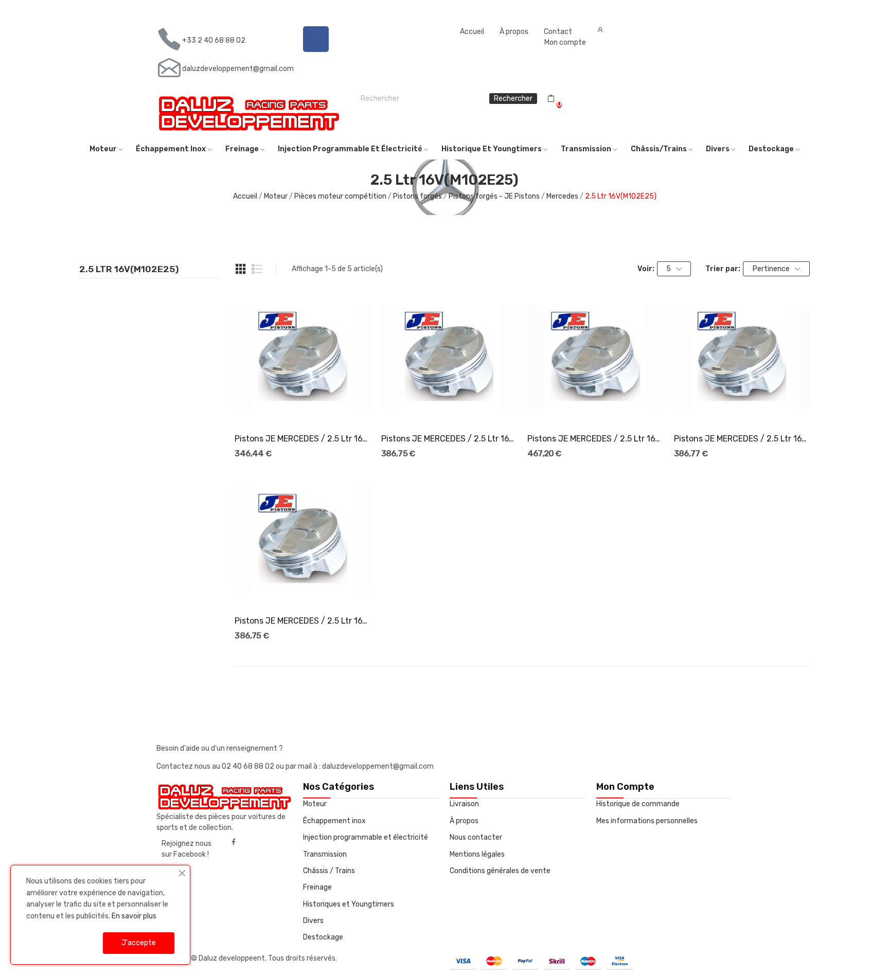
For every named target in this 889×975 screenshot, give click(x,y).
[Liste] (257, 269)
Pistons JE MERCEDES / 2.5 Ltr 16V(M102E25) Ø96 (302, 439)
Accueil (472, 31)
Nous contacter (476, 837)
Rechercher (513, 98)
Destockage (323, 937)
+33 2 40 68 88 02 (213, 40)
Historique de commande (638, 804)
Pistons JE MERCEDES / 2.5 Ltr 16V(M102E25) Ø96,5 (302, 621)
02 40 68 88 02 (249, 766)
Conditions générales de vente (500, 870)
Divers (313, 920)
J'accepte (138, 942)
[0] (551, 99)
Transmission (325, 854)
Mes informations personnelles (647, 821)
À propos (514, 31)
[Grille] (241, 269)
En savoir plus (134, 916)
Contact (558, 31)
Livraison (464, 804)
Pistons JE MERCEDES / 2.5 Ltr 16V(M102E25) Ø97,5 (742, 439)
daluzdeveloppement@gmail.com (238, 68)
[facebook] (233, 842)
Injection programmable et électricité (365, 837)
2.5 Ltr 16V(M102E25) (129, 269)
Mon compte (565, 42)
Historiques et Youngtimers (348, 904)
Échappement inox (334, 821)
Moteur (315, 804)
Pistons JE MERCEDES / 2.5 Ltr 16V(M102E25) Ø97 (449, 439)
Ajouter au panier (303, 406)
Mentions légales (477, 854)
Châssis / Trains (329, 870)
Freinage (317, 887)
